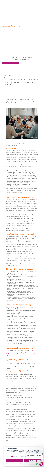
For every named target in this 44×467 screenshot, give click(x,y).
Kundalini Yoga (23, 426)
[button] (34, 456)
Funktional (25, 456)
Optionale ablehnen (14, 460)
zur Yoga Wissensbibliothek (10, 63)
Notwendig (16, 456)
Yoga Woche (18, 352)
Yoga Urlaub (26, 354)
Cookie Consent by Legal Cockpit (35, 464)
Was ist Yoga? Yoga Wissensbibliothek (19, 365)
